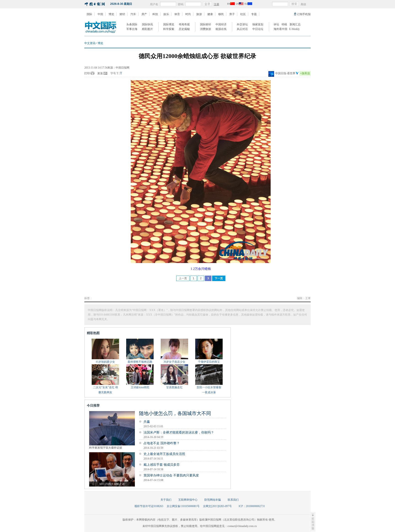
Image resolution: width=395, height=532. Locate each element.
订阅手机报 (304, 14)
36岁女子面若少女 (174, 361)
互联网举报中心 (188, 499)
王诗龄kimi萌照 (140, 387)
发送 (100, 73)
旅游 (199, 14)
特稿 (284, 24)
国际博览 (168, 24)
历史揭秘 (184, 29)
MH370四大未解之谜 (112, 484)
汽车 (133, 14)
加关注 (305, 73)
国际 (89, 14)
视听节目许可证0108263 (148, 506)
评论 (276, 24)
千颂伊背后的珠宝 (209, 361)
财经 (122, 14)
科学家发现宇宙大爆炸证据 (105, 447)
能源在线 (221, 29)
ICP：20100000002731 (252, 506)
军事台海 (131, 29)
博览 (111, 14)
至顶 (312, 522)
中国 (100, 14)
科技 (155, 14)
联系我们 (233, 499)
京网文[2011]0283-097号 (217, 506)
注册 (216, 4)
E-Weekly (294, 29)
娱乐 (166, 14)
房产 (144, 14)
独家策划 (257, 24)
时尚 (188, 14)
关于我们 (165, 499)
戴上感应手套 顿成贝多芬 (162, 464)
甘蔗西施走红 (174, 387)
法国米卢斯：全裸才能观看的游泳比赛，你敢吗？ (179, 432)
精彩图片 (147, 29)
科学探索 (168, 29)
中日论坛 (257, 29)
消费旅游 (205, 29)
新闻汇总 (295, 24)
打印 (87, 73)
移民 (221, 14)
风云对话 (242, 29)
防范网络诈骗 (212, 499)
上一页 (183, 278)
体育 (177, 14)
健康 (210, 14)
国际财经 (205, 24)
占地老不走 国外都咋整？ (162, 443)
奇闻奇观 (184, 24)
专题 (254, 14)
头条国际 (131, 24)
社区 (243, 14)
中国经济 (221, 24)
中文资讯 (89, 43)
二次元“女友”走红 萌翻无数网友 (105, 390)
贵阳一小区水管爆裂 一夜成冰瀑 (209, 390)
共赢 (147, 421)
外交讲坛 (242, 24)
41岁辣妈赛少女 (105, 361)
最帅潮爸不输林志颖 (140, 361)
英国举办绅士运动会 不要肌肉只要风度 (171, 475)
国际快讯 (147, 24)
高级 (303, 4)
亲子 (232, 14)
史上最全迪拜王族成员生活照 (164, 454)
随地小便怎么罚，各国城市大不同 (175, 413)
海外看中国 (280, 29)
